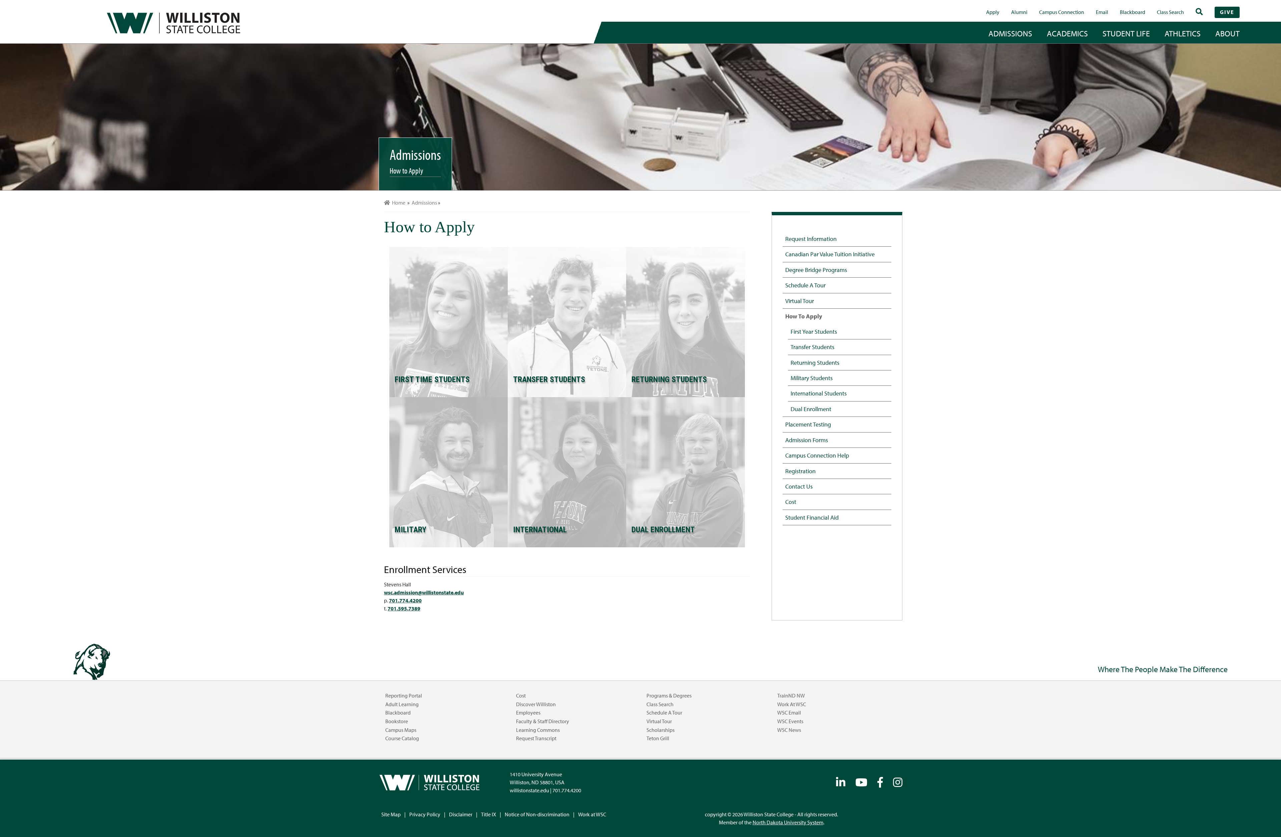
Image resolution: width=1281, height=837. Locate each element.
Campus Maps (400, 730)
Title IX (488, 814)
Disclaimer (460, 814)
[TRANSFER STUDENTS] (567, 321)
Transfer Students (812, 347)
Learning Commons (538, 730)
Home (397, 202)
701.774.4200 (405, 600)
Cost (790, 502)
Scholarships (661, 730)
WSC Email (789, 712)
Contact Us (799, 486)
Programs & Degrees (669, 695)
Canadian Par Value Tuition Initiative (830, 254)
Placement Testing (808, 424)
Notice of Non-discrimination (537, 814)
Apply (992, 12)
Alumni (1019, 12)
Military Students (812, 378)
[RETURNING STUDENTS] (685, 321)
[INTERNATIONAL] (567, 471)
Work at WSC (791, 704)
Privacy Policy (424, 814)
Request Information (811, 239)
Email (1102, 12)
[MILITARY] (448, 471)
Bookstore (396, 721)
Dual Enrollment (811, 409)
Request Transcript (536, 738)
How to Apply (803, 316)
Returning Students (815, 362)
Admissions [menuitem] (424, 202)
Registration (800, 471)
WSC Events (790, 721)
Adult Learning (402, 704)
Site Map (391, 814)
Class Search (1170, 12)
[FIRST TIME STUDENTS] (448, 321)
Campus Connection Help (817, 455)
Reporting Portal (403, 695)
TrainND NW (791, 695)
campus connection (1061, 12)
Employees (528, 712)
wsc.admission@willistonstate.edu (424, 592)
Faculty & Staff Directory (542, 721)
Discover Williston (536, 704)
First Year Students (814, 331)
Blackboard (1132, 12)
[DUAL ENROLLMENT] (685, 471)
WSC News (789, 730)
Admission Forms (806, 440)
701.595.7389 (404, 608)
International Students (819, 393)
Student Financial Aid (812, 517)
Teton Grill (658, 738)
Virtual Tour (799, 301)
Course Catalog (402, 738)
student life (1126, 33)
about (1227, 33)
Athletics (1183, 33)
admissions (1010, 33)
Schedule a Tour (805, 285)
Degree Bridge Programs (816, 270)
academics (1067, 33)
